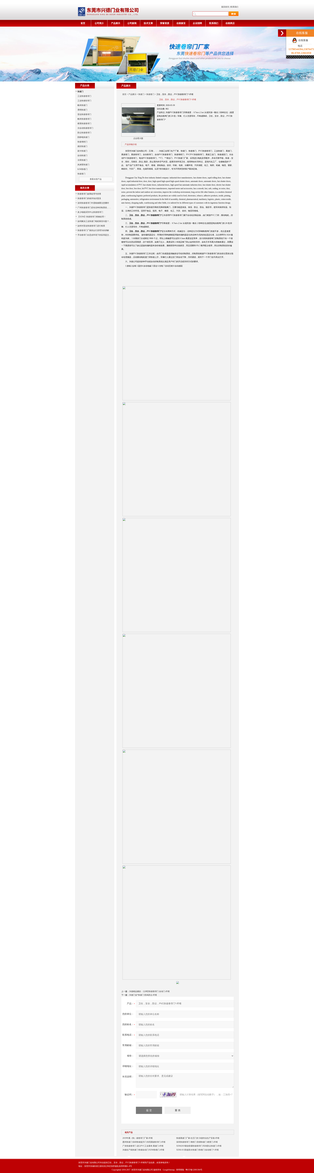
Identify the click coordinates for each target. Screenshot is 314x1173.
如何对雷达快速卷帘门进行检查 (91, 226)
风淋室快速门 (83, 164)
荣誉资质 (164, 23)
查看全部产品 (96, 179)
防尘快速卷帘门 (84, 133)
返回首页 (225, 7)
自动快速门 (82, 155)
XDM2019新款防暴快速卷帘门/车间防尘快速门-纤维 (198, 1146)
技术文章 (148, 23)
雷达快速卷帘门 (84, 114)
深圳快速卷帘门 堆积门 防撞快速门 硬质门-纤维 (197, 1142)
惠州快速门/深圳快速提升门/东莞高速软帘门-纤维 (143, 1142)
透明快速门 (82, 110)
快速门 (141, 94)
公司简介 (99, 23)
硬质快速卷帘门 (84, 123)
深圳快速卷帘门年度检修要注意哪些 (93, 203)
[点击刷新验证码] (168, 1094)
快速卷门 (150, 94)
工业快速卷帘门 (84, 96)
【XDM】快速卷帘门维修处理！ (92, 217)
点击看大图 (138, 138)
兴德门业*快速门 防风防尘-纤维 (143, 995)
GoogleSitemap (169, 1170)
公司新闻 (132, 23)
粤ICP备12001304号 (193, 1170)
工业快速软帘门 (84, 101)
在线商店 (230, 23)
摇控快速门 (82, 146)
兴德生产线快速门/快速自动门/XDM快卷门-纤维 (143, 1150)
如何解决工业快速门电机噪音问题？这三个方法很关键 (101, 221)
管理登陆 (180, 1170)
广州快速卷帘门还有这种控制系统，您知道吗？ (98, 207)
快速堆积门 (82, 142)
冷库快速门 (82, 160)
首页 (83, 23)
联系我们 (234, 7)
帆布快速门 (82, 105)
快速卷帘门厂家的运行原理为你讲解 (93, 230)
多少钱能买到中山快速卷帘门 (90, 212)
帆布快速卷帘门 (84, 119)
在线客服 (302, 40)
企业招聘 (197, 23)
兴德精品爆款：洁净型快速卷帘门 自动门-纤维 (149, 991)
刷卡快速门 (82, 151)
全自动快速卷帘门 (85, 128)
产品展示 (115, 23)
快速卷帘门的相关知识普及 (89, 198)
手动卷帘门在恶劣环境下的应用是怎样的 (95, 235)
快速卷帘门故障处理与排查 (89, 194)
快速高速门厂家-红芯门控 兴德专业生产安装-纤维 (197, 1138)
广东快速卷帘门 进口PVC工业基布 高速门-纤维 (142, 1146)
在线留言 (181, 23)
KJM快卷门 (82, 169)
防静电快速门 (83, 137)
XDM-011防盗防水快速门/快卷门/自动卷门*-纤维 (197, 1150)
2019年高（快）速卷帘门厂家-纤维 (137, 1138)
